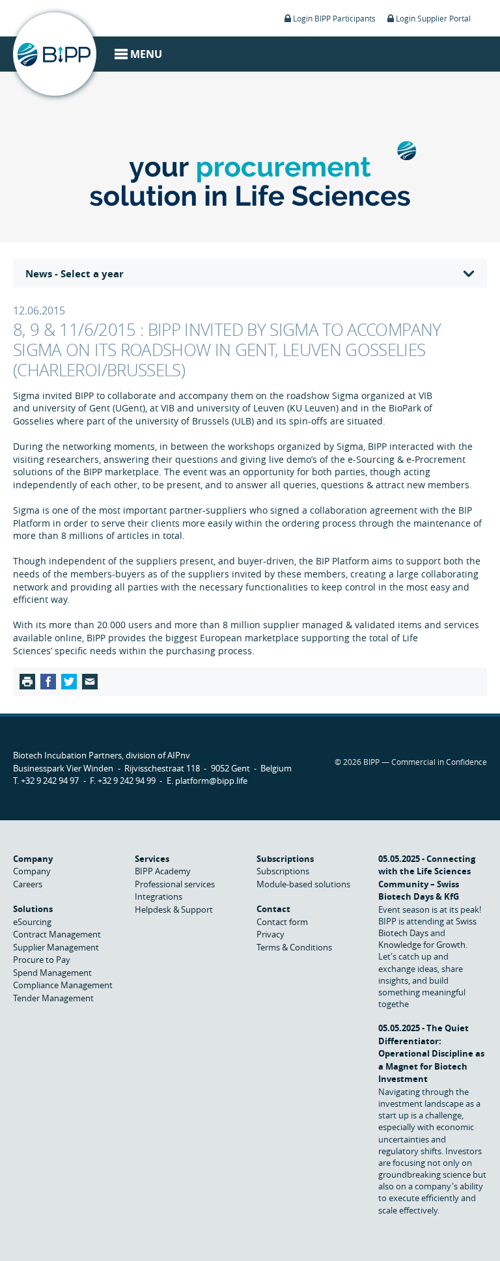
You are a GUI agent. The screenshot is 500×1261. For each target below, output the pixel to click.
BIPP (54, 54)
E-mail (90, 681)
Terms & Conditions (294, 947)
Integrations (158, 896)
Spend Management (52, 972)
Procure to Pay (41, 959)
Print (27, 681)
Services (152, 859)
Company (33, 859)
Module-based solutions (303, 884)
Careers (27, 884)
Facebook (48, 681)
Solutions (33, 909)
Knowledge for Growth (421, 944)
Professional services (175, 884)
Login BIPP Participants (334, 18)
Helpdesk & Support (174, 909)
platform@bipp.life (211, 780)
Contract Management (57, 934)
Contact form (282, 922)
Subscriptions (285, 859)
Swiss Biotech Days (427, 927)
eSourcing (32, 922)
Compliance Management (63, 985)
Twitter (69, 681)
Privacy (271, 934)
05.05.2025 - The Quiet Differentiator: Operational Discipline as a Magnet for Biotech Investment (431, 1053)
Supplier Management (56, 947)
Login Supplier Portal (433, 18)
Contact (273, 909)
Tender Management (53, 998)
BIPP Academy (163, 871)
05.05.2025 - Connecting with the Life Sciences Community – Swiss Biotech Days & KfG (426, 878)
